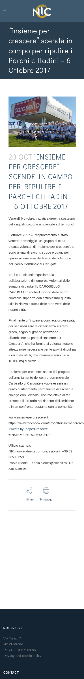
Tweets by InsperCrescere (28, 429)
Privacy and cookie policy (22, 656)
